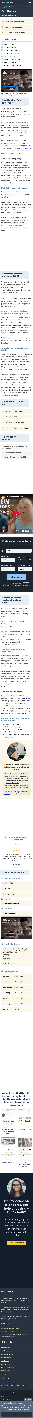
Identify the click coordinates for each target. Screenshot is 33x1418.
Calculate (18, 577)
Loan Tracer (8, 1150)
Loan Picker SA (25, 1150)
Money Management (8, 1374)
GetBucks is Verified (10, 62)
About (3, 1396)
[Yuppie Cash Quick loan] (8, 1114)
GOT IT (16, 1414)
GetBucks (7, 93)
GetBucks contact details (12, 65)
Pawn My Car (5, 1364)
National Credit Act (12, 783)
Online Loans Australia (10, 1384)
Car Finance (5, 1361)
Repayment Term (6, 565)
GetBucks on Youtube (11, 53)
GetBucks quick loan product (13, 50)
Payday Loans (6, 1358)
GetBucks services (10, 47)
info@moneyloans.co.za (11, 1328)
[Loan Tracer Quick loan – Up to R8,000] (8, 1142)
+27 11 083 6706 (8, 1331)
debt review (21, 637)
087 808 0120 (9, 889)
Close (28, 1399)
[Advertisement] (16, 250)
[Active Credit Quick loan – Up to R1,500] (25, 1114)
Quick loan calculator (11, 56)
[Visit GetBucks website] (16, 927)
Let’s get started (17, 1243)
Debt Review (5, 1371)
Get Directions (10, 964)
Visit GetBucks (11, 913)
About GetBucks (9, 44)
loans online (21, 202)
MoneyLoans (5, 1393)
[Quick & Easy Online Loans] (7, 2)
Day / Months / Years (24, 565)
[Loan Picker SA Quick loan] (25, 1142)
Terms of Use (5, 1399)
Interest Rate (5, 556)
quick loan (27, 698)
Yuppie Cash (8, 1121)
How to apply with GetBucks (13, 59)
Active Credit (24, 1121)
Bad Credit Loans (7, 1354)
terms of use (17, 587)
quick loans (27, 148)
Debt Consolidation (7, 1367)
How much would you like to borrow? (14, 547)
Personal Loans (6, 1348)
